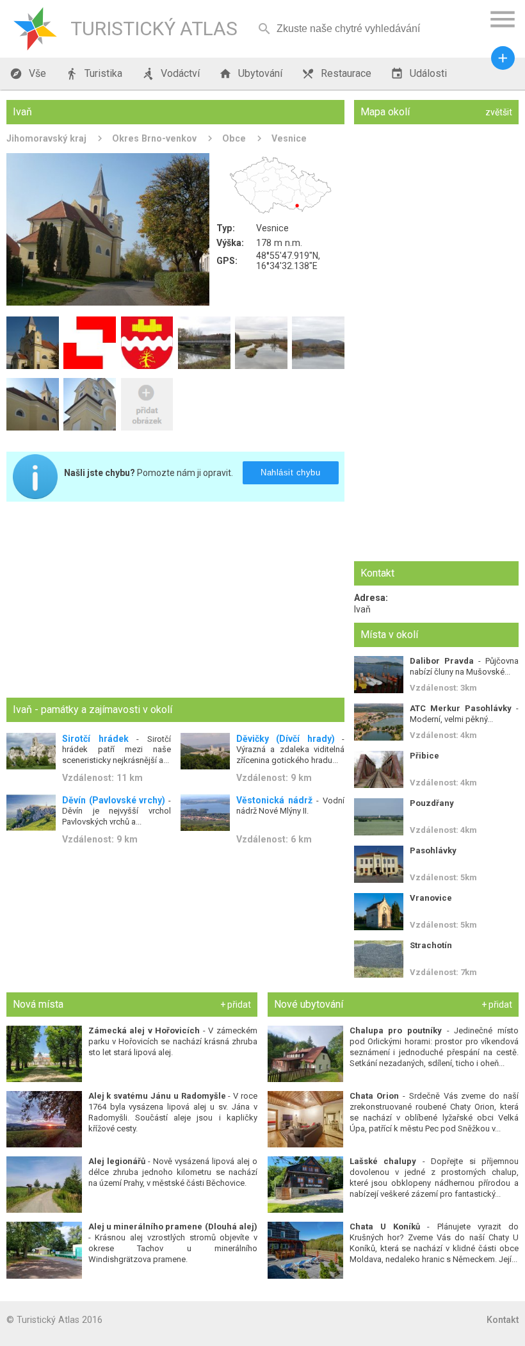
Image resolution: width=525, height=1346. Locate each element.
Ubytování (250, 73)
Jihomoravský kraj (46, 138)
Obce (234, 138)
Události (419, 73)
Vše (28, 73)
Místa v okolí (389, 634)
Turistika (93, 73)
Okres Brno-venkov (154, 138)
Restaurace (336, 73)
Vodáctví (170, 73)
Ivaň (362, 609)
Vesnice (289, 138)
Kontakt (503, 1320)
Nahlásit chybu (290, 472)
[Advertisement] (175, 601)
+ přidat (235, 1004)
